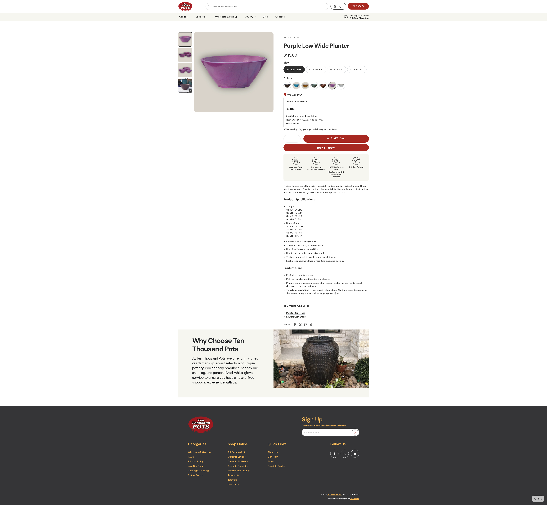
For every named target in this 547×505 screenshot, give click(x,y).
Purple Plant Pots (295, 312)
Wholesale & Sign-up (199, 451)
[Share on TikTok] (311, 324)
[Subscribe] (355, 432)
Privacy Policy (195, 461)
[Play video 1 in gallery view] (185, 85)
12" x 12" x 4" (357, 69)
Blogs (271, 461)
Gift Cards (233, 484)
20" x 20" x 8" (316, 69)
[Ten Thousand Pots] (201, 432)
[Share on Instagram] (306, 324)
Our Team (273, 456)
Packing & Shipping (198, 470)
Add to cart (338, 138)
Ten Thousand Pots (334, 494)
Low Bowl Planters (296, 316)
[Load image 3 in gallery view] (185, 70)
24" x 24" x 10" (294, 69)
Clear (323, 6)
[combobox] (266, 6)
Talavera (232, 479)
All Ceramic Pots (237, 451)
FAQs (191, 456)
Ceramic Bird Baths (238, 461)
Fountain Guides (276, 465)
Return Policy (195, 475)
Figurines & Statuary (239, 470)
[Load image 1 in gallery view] (185, 39)
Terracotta (233, 475)
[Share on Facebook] (294, 324)
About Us (273, 451)
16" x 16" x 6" (336, 69)
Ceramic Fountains (238, 465)
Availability (293, 94)
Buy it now (326, 147)
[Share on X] (300, 324)
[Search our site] (209, 6)
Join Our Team (195, 465)
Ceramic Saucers (237, 456)
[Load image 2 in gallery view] (185, 55)
